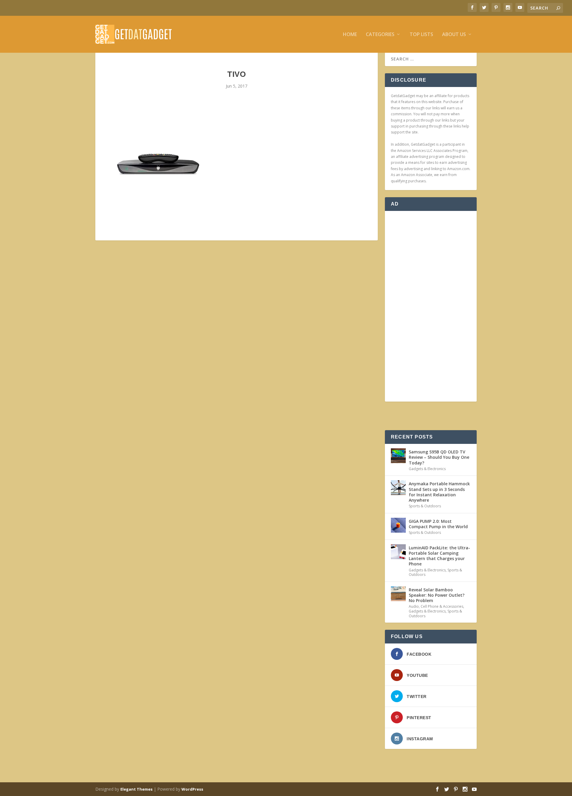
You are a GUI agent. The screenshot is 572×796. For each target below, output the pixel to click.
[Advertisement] (431, 306)
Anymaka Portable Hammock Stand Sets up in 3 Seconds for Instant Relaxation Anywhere (439, 492)
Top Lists (421, 35)
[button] (158, 164)
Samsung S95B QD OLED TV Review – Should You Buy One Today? (439, 457)
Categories (380, 35)
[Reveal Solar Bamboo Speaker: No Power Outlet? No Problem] (398, 593)
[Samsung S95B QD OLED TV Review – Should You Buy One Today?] (398, 455)
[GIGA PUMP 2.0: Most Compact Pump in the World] (398, 525)
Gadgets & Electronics (427, 468)
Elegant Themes (136, 789)
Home (350, 35)
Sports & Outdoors (425, 506)
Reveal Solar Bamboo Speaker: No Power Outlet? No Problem (436, 595)
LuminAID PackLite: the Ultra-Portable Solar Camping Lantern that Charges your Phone (439, 556)
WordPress (192, 789)
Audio (414, 606)
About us (454, 35)
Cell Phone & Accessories (442, 606)
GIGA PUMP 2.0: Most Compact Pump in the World (438, 523)
